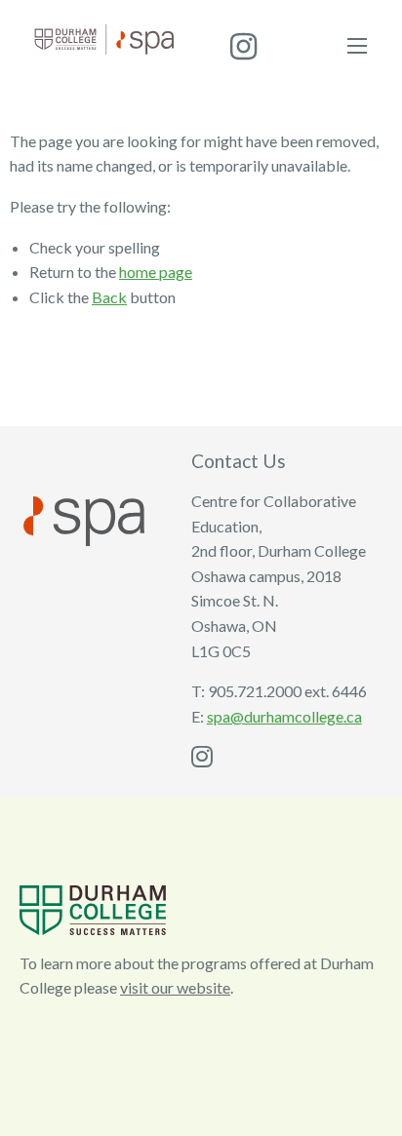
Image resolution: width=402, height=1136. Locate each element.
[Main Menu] (357, 46)
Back (109, 297)
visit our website (175, 987)
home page (155, 271)
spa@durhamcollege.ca (284, 716)
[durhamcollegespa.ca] (104, 36)
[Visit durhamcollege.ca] (93, 907)
